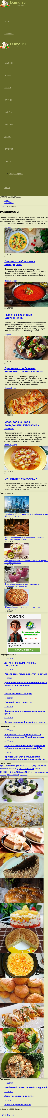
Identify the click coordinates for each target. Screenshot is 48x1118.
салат (29, 771)
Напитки (8, 149)
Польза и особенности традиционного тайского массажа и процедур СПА (24, 538)
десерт (15, 766)
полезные (12, 768)
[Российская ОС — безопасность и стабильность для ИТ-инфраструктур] (16, 512)
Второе (7, 88)
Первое (8, 75)
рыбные (22, 772)
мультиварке (42, 766)
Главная (3, 206)
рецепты (15, 772)
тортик (25, 775)
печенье (2, 768)
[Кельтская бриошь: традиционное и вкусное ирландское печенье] (22, 902)
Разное (7, 161)
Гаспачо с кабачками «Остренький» (18, 316)
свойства (37, 772)
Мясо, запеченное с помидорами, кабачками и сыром (22, 425)
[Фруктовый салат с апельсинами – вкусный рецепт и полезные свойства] (16, 559)
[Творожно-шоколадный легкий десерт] (22, 852)
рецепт (5, 771)
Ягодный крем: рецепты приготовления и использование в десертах (21, 585)
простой (37, 768)
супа (11, 775)
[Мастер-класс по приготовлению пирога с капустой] (22, 952)
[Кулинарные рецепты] (13, 7)
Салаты (8, 100)
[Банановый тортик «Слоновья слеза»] (22, 877)
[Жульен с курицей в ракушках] (22, 1027)
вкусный (3, 766)
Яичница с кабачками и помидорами (19, 263)
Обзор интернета (16, 174)
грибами (9, 766)
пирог (6, 768)
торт (21, 775)
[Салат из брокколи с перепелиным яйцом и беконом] (22, 1052)
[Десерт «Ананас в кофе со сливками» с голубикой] (22, 802)
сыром (16, 775)
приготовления (25, 768)
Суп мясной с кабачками (20, 478)
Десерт (7, 137)
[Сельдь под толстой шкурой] (22, 827)
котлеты (27, 766)
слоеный (3, 775)
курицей (34, 766)
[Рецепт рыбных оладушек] (22, 1077)
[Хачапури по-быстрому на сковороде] (22, 977)
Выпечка (8, 124)
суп (8, 775)
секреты (44, 772)
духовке (21, 766)
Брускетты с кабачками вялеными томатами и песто (23, 370)
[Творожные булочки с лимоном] (22, 1002)
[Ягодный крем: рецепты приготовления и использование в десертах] (16, 582)
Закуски (8, 112)
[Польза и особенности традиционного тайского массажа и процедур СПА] (16, 535)
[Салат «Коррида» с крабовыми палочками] (22, 927)
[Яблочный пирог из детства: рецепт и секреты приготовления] (16, 605)
